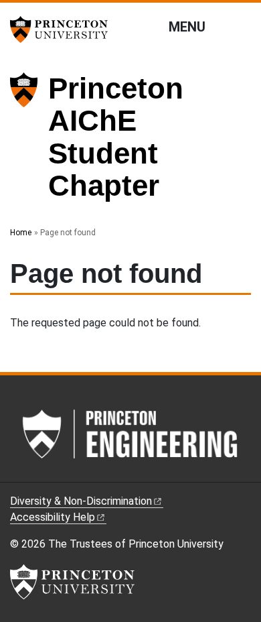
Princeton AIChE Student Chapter (115, 137)
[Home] (29, 142)
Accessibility (52, 517)
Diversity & (81, 501)
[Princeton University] (63, 29)
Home (20, 232)
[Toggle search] (242, 26)
